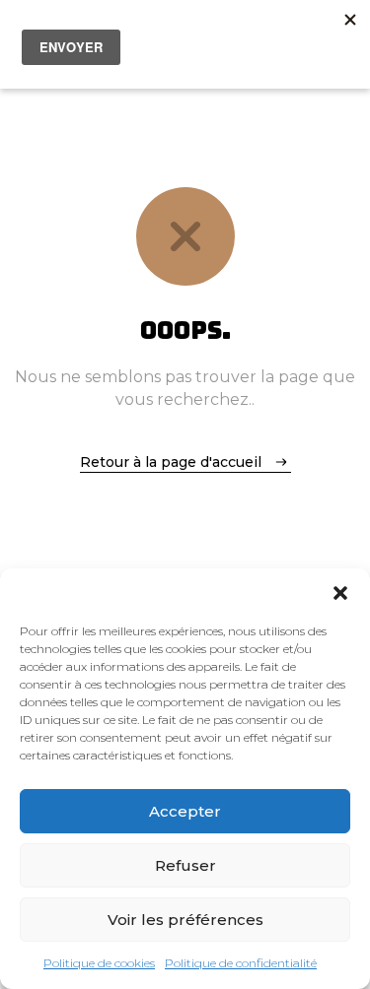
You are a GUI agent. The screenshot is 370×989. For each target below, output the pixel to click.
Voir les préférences (185, 919)
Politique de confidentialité (241, 963)
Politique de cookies (99, 963)
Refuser (185, 865)
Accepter (185, 811)
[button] (340, 593)
